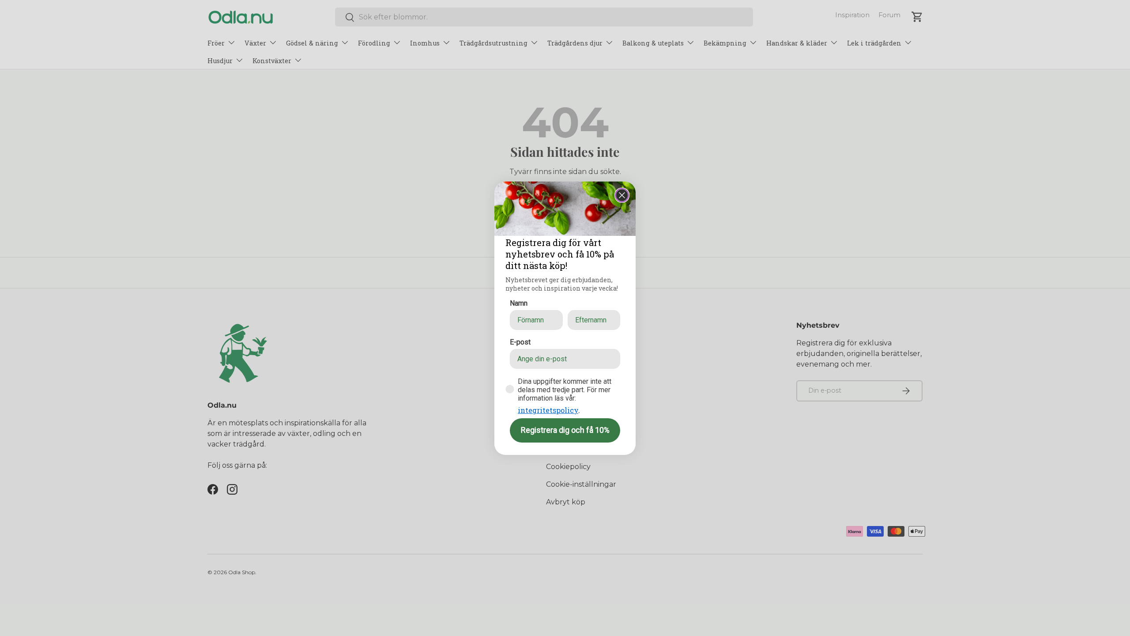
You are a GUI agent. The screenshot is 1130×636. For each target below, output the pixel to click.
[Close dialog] (622, 195)
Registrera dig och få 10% (565, 430)
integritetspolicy (548, 410)
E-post (520, 342)
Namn (518, 303)
